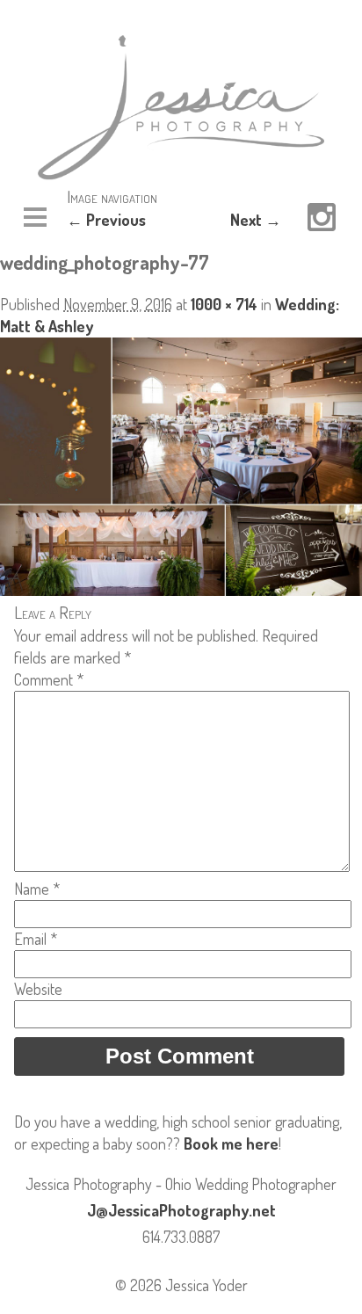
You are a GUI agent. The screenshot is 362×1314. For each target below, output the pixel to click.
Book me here (231, 1143)
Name (37, 888)
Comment (48, 679)
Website (38, 988)
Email (35, 938)
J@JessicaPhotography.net (181, 1210)
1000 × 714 (224, 304)
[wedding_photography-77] (181, 589)
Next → (255, 219)
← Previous (106, 219)
